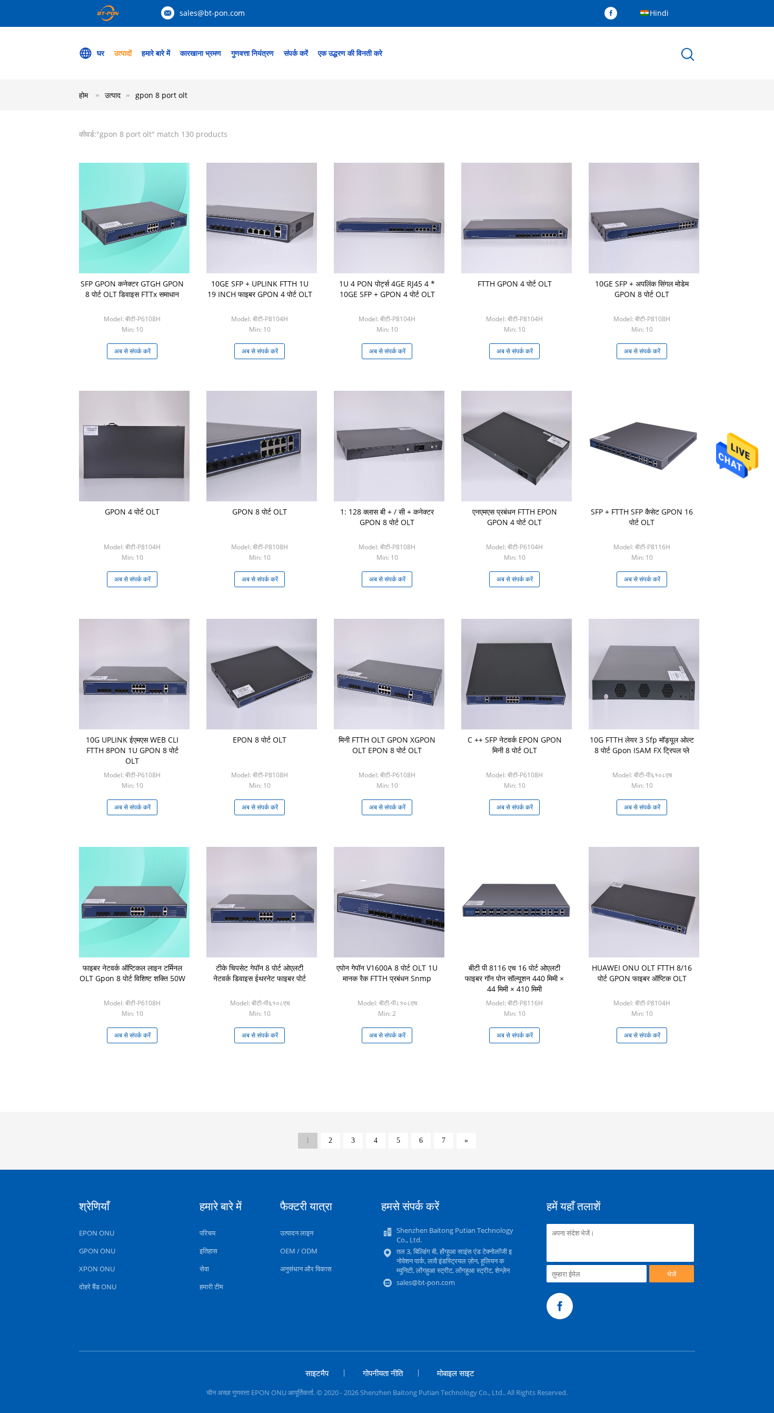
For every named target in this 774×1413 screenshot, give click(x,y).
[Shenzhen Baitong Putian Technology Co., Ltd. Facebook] (613, 14)
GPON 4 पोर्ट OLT (132, 512)
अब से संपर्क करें (132, 351)
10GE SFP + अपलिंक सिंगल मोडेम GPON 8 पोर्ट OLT (642, 289)
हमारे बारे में (156, 53)
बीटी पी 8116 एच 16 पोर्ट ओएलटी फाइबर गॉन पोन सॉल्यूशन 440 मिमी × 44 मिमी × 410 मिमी (514, 978)
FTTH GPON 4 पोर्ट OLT (515, 284)
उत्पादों (123, 53)
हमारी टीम (211, 1286)
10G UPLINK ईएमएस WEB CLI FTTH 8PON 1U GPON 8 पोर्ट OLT (132, 750)
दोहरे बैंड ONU (97, 1286)
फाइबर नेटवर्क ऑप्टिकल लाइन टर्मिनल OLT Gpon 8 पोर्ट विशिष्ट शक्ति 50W (132, 973)
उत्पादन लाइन (296, 1233)
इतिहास (208, 1251)
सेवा (204, 1268)
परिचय (207, 1233)
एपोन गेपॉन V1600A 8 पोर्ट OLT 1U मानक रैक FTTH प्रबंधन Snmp (387, 973)
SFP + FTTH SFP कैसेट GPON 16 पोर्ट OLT (642, 517)
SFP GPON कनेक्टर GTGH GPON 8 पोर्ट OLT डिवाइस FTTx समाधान (132, 289)
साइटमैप (317, 1373)
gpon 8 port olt (161, 95)
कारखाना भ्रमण (200, 53)
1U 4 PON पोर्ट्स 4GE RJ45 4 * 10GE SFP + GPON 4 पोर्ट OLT (387, 289)
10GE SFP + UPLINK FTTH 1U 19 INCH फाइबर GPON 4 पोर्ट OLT (259, 289)
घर (100, 53)
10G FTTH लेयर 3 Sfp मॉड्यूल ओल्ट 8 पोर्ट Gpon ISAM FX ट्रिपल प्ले (642, 745)
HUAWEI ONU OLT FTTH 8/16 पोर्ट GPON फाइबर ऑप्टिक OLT (642, 973)
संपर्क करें (296, 53)
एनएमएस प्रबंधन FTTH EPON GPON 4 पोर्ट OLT (514, 517)
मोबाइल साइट (455, 1373)
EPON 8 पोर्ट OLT (259, 740)
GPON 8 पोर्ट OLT (259, 512)
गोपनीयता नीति (383, 1373)
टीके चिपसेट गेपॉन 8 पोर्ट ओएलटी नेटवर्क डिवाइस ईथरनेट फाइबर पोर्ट (259, 973)
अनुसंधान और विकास (306, 1268)
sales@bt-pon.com (212, 13)
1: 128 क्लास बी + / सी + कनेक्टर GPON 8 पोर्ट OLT (387, 517)
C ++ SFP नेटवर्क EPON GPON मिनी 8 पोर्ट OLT (515, 745)
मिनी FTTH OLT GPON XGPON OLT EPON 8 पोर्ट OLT (387, 745)
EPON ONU (96, 1233)
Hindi (659, 13)
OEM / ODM (298, 1251)
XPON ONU (97, 1268)
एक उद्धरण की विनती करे (350, 53)
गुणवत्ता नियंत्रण (252, 53)
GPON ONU (97, 1251)
